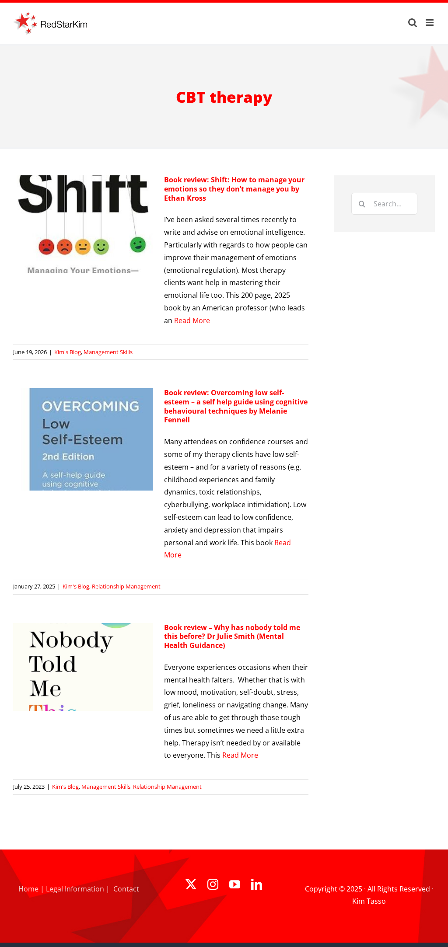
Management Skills (108, 352)
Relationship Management (126, 586)
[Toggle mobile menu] (430, 22)
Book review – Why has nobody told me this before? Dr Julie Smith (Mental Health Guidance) (232, 637)
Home (28, 889)
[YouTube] (234, 884)
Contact (126, 889)
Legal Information (75, 889)
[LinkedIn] (256, 884)
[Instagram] (212, 884)
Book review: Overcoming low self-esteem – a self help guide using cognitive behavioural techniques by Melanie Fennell (236, 406)
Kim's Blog (67, 352)
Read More (192, 320)
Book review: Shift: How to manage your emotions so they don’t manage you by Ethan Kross (234, 189)
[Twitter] (191, 884)
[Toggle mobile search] (412, 22)
